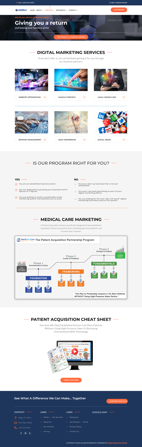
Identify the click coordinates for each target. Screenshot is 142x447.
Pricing (47, 431)
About (39, 10)
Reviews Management (30, 140)
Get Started (119, 10)
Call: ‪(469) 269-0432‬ (26, 3)
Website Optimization (30, 97)
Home (32, 10)
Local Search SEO (107, 97)
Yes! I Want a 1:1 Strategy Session (71, 37)
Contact (72, 10)
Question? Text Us (117, 401)
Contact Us (74, 431)
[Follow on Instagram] (25, 433)
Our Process (49, 427)
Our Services (57, 417)
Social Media (104, 140)
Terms (85, 422)
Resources (60, 10)
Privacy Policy (75, 427)
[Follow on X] (30, 433)
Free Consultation (119, 3)
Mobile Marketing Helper (117, 443)
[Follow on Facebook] (21, 433)
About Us (47, 422)
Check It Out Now (71, 380)
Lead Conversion (67, 140)
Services (49, 10)
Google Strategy (67, 97)
